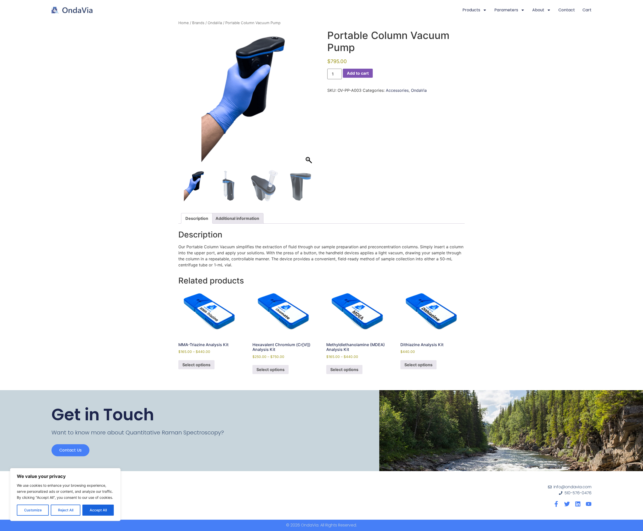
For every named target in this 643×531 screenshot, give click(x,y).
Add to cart (358, 73)
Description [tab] (196, 218)
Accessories (397, 90)
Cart (587, 10)
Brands (198, 23)
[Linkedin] (578, 504)
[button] (309, 100)
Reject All (65, 510)
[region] (65, 494)
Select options (196, 364)
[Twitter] (567, 504)
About (538, 10)
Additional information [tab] (237, 218)
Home (183, 23)
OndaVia (215, 23)
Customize (33, 510)
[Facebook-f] (556, 504)
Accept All (98, 510)
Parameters (506, 10)
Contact (566, 10)
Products (471, 10)
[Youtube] (589, 504)
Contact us (70, 450)
